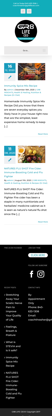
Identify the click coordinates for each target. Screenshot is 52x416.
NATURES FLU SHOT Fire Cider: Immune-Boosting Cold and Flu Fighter (23, 172)
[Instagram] (40, 274)
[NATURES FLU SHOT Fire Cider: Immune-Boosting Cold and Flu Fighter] (31, 154)
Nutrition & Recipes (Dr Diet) (34, 183)
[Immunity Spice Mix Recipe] (31, 71)
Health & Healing (22, 92)
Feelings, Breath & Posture (11, 331)
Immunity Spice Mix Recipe (20, 85)
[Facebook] (31, 274)
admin (10, 90)
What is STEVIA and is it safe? (13, 346)
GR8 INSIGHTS (39, 180)
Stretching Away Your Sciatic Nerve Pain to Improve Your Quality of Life (14, 307)
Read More (43, 134)
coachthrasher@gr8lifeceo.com (26, 5)
